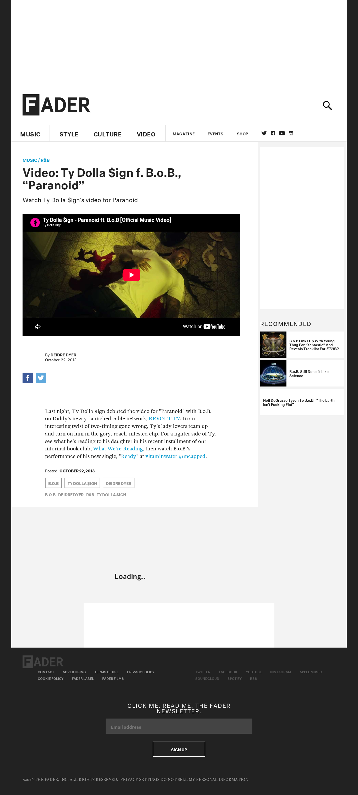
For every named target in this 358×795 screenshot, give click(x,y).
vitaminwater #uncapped (175, 456)
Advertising (74, 671)
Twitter (264, 133)
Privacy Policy (140, 671)
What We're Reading (118, 449)
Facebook (228, 671)
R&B (45, 159)
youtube (282, 133)
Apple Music (311, 671)
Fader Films (113, 678)
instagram (291, 133)
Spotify (234, 678)
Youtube (254, 671)
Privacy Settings (139, 779)
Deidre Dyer (63, 354)
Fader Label (83, 678)
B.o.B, (51, 494)
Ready (128, 456)
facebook (273, 133)
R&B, (90, 494)
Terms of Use (106, 671)
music (30, 159)
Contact (46, 671)
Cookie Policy (50, 678)
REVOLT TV (164, 419)
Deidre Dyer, (71, 494)
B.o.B (53, 483)
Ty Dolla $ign (82, 483)
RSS (253, 678)
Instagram (280, 671)
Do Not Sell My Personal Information (204, 779)
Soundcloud (207, 678)
